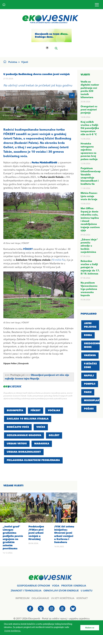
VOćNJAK (54, 410)
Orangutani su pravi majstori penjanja (89, 109)
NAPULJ (89, 375)
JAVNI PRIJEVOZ (90, 325)
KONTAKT (82, 598)
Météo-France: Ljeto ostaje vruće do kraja (89, 196)
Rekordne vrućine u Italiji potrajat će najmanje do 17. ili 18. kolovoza (90, 267)
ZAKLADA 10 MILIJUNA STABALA (28, 419)
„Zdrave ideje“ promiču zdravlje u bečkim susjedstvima (89, 245)
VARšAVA (90, 355)
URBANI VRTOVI (17, 443)
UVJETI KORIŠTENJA (62, 598)
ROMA (88, 335)
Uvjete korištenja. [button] (12, 631)
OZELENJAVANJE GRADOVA (24, 435)
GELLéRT (54, 435)
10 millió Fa (58, 260)
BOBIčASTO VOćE (18, 427)
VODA (55, 586)
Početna (12, 62)
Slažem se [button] (89, 628)
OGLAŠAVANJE (40, 598)
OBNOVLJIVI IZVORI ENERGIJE (61, 591)
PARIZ (88, 392)
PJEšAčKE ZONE (90, 366)
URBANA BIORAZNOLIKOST (24, 452)
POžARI (89, 409)
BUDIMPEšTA (15, 410)
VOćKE (40, 427)
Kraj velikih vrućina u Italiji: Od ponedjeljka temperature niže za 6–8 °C (90, 128)
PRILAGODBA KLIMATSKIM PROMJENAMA (33, 460)
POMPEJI (89, 384)
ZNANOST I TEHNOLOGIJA (26, 591)
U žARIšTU (86, 591)
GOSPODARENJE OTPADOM (33, 586)
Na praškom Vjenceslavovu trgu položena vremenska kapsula (89, 289)
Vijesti (24, 62)
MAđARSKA (41, 443)
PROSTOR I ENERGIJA (73, 586)
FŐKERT (36, 410)
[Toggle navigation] (97, 5)
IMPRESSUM (22, 598)
